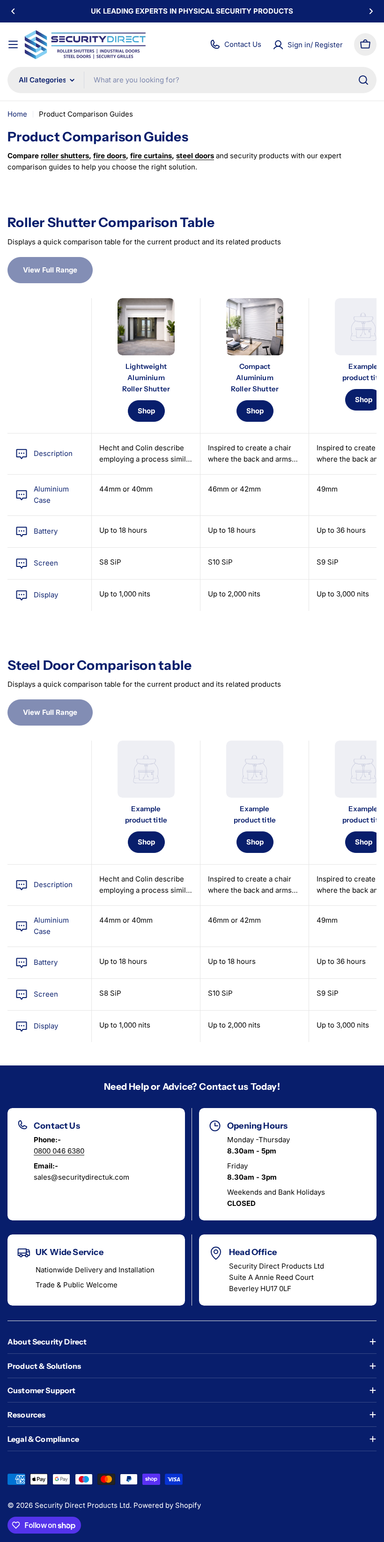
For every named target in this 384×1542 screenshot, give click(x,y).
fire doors (109, 155)
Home (17, 114)
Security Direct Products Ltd (82, 1505)
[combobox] (192, 80)
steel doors (195, 155)
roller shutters (65, 155)
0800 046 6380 (59, 1150)
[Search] (363, 80)
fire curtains (151, 155)
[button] (13, 11)
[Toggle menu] (13, 44)
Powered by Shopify (167, 1505)
